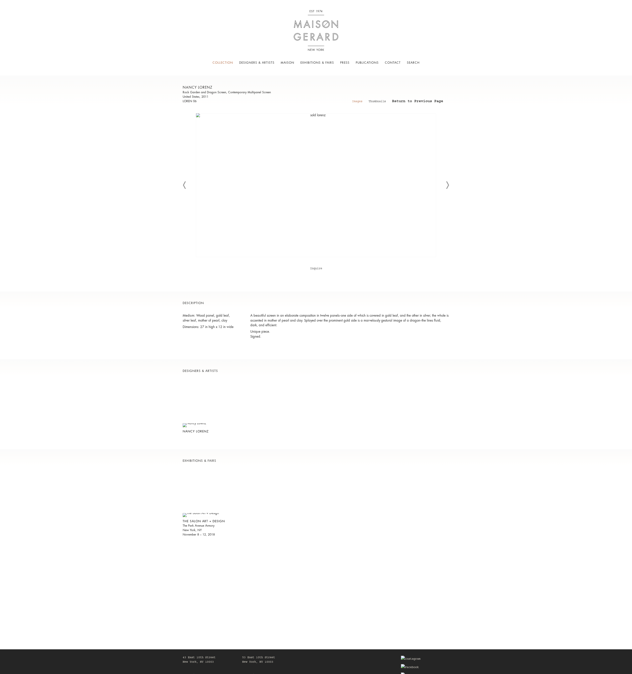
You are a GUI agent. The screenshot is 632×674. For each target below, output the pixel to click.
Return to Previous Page (417, 102)
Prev (185, 185)
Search (413, 62)
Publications (367, 62)
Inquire (316, 268)
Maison (287, 62)
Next (447, 185)
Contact (393, 62)
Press (345, 62)
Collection (223, 62)
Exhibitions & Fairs (317, 62)
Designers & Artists (257, 62)
